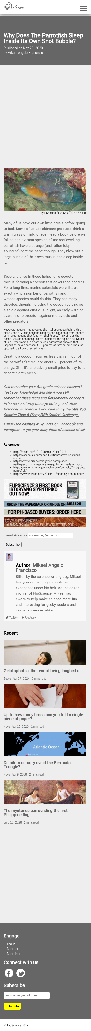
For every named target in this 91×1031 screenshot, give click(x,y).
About (11, 943)
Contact (12, 948)
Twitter (14, 617)
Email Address (15, 535)
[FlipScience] (14, 8)
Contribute (14, 953)
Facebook (30, 617)
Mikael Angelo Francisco (39, 567)
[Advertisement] (45, 116)
